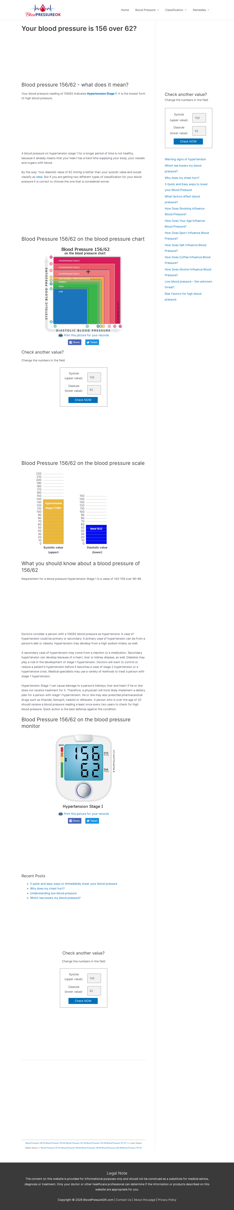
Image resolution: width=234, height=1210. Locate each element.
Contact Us (123, 1199)
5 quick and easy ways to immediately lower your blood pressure (73, 883)
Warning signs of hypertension (185, 159)
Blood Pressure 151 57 (116, 1143)
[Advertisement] (83, 58)
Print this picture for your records (86, 335)
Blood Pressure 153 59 (76, 1143)
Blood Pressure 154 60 (56, 1143)
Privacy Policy (167, 1199)
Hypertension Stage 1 (102, 93)
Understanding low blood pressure (53, 893)
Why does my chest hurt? (47, 888)
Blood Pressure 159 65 (91, 1148)
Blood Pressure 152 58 (96, 1143)
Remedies (199, 10)
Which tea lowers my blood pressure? (55, 898)
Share (76, 342)
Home (125, 10)
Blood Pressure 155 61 (35, 1143)
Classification (174, 10)
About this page (144, 1199)
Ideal (39, 177)
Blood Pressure (145, 10)
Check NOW (83, 400)
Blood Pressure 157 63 (51, 1148)
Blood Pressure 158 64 (71, 1148)
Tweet (93, 342)
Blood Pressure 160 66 (112, 1148)
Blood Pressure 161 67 (132, 1148)
